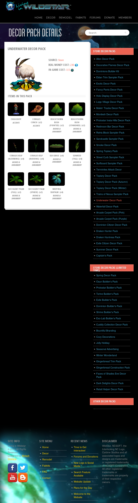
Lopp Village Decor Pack (109, 101)
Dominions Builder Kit (107, 71)
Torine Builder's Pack (107, 293)
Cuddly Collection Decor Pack (112, 324)
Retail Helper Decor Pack (109, 389)
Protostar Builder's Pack (109, 287)
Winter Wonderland (106, 355)
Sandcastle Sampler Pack (110, 138)
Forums (95, 17)
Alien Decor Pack (105, 58)
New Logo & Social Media (84, 464)
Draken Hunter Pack (107, 231)
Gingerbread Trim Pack (108, 361)
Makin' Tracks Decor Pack (110, 108)
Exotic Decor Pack (106, 83)
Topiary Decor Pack (106, 175)
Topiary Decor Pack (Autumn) (112, 181)
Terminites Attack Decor (109, 169)
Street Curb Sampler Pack (110, 157)
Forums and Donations (86, 456)
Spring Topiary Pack (107, 151)
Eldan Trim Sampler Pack (109, 77)
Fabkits (81, 17)
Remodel (65, 17)
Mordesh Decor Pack (107, 114)
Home (38, 17)
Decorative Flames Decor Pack (112, 65)
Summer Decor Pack (107, 249)
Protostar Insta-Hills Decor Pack (113, 120)
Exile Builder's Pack (106, 299)
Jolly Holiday (103, 342)
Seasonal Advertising (107, 349)
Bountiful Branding (106, 330)
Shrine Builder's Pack (107, 312)
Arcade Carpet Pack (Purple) (111, 218)
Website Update (82, 481)
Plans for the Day (83, 487)
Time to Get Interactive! (80, 448)
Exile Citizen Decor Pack (109, 243)
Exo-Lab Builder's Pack (108, 318)
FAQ (44, 471)
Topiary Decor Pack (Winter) (111, 188)
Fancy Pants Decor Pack (109, 89)
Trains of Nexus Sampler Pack (112, 194)
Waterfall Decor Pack (107, 206)
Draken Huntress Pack (108, 237)
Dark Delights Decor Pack (110, 383)
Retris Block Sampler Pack (110, 132)
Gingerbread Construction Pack (113, 367)
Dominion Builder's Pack (109, 306)
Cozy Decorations (105, 336)
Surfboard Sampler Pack (109, 163)
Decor (50, 17)
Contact (46, 477)
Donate (109, 17)
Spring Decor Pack (106, 275)
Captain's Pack (104, 255)
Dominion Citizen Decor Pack (111, 224)
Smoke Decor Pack (106, 145)
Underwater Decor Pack (109, 200)
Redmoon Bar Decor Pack (110, 126)
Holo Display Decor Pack (109, 95)
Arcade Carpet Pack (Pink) (110, 212)
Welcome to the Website (82, 495)
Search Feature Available (82, 473)
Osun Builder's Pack (107, 281)
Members (125, 17)
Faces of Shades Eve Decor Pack (111, 375)
